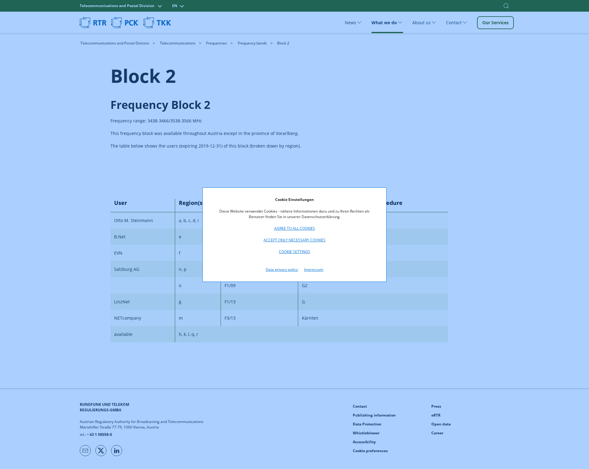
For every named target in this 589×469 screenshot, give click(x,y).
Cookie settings (294, 251)
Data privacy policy (282, 269)
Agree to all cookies (294, 228)
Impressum (313, 269)
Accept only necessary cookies (294, 240)
